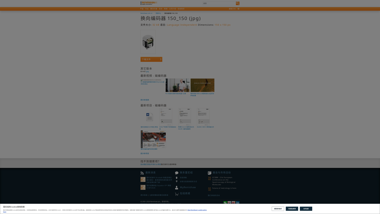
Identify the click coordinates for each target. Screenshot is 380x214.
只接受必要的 (292, 209)
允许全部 (306, 209)
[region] (190, 209)
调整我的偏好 (278, 209)
